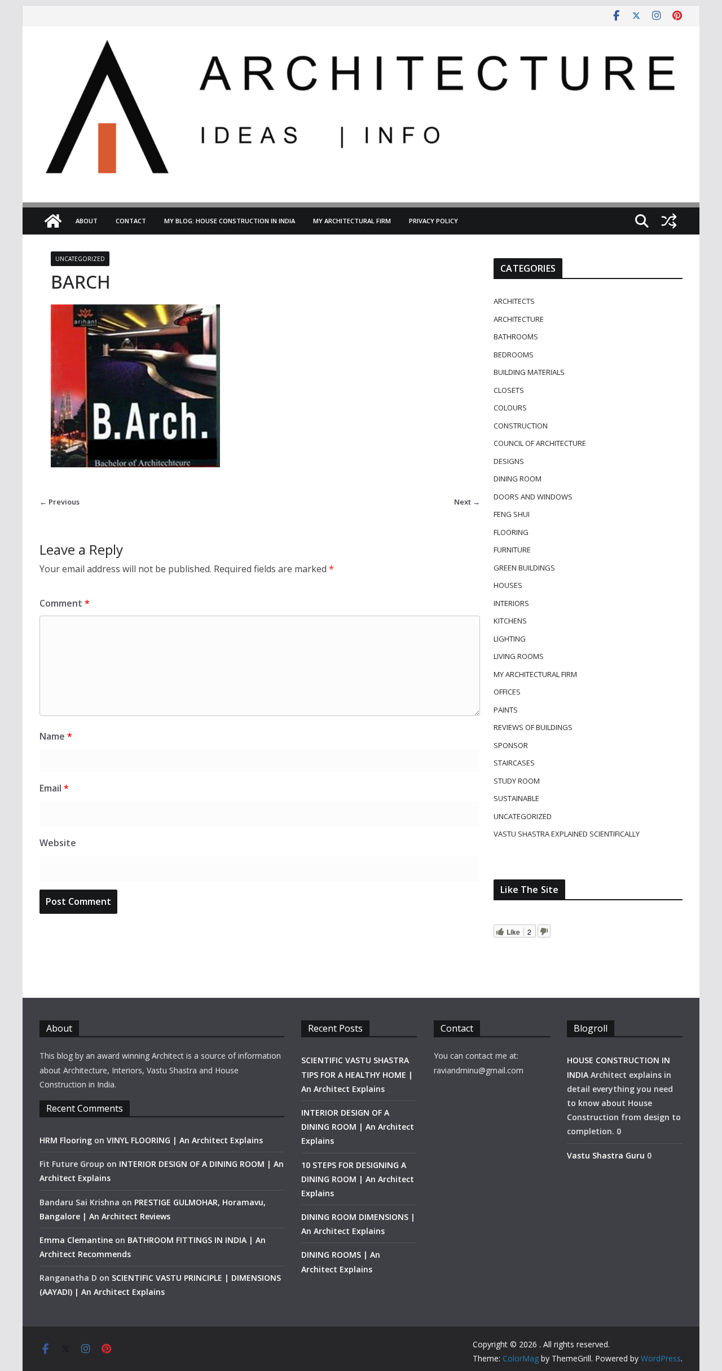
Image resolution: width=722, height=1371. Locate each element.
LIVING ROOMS (519, 656)
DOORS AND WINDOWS (533, 497)
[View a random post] (669, 221)
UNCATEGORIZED (80, 259)
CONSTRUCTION (521, 426)
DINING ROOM (518, 479)
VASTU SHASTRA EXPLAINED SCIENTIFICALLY (567, 834)
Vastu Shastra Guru (606, 1155)
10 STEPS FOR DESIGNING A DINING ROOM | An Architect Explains (357, 1179)
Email (54, 788)
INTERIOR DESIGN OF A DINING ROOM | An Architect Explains (357, 1126)
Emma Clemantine (76, 1240)
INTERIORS (511, 603)
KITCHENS (510, 621)
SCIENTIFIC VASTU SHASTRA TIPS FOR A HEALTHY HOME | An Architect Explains (357, 1074)
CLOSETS (509, 390)
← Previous (59, 502)
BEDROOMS (514, 355)
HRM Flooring (65, 1140)
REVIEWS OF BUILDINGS (533, 727)
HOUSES (508, 585)
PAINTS (506, 710)
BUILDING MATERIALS (529, 372)
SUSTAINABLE (516, 798)
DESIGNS (509, 461)
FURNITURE (512, 550)
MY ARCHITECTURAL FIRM (352, 220)
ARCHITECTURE (519, 319)
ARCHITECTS (514, 301)
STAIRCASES (514, 763)
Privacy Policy (433, 220)
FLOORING (511, 532)
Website (57, 843)
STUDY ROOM (517, 781)
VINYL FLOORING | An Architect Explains (185, 1140)
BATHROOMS (516, 336)
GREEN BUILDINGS (524, 568)
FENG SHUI (512, 514)
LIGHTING (510, 639)
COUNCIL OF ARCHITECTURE (540, 443)
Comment (64, 603)
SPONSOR (511, 745)
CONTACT (131, 220)
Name (55, 736)
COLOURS (510, 408)
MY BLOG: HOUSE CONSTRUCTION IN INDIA (229, 220)
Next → (467, 502)
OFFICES (507, 692)
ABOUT (87, 220)
